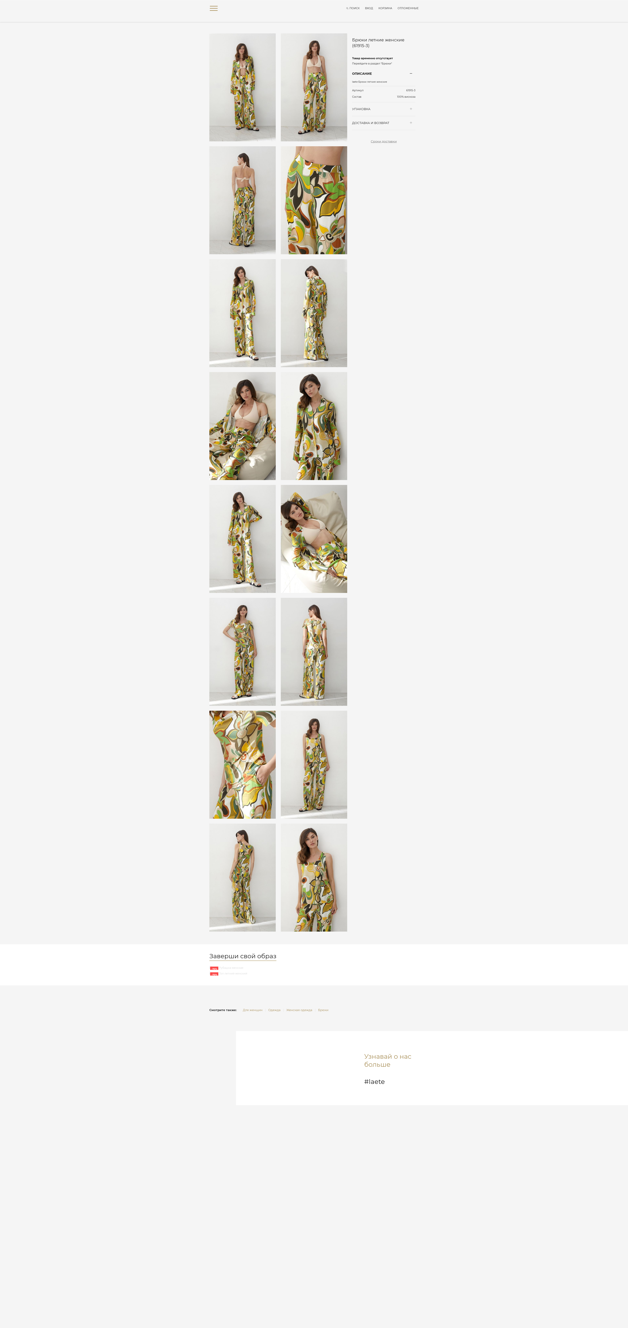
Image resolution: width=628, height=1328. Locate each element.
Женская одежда (299, 1010)
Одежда (274, 1010)
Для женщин (252, 1010)
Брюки (323, 1010)
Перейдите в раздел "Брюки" (372, 63)
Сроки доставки (384, 141)
